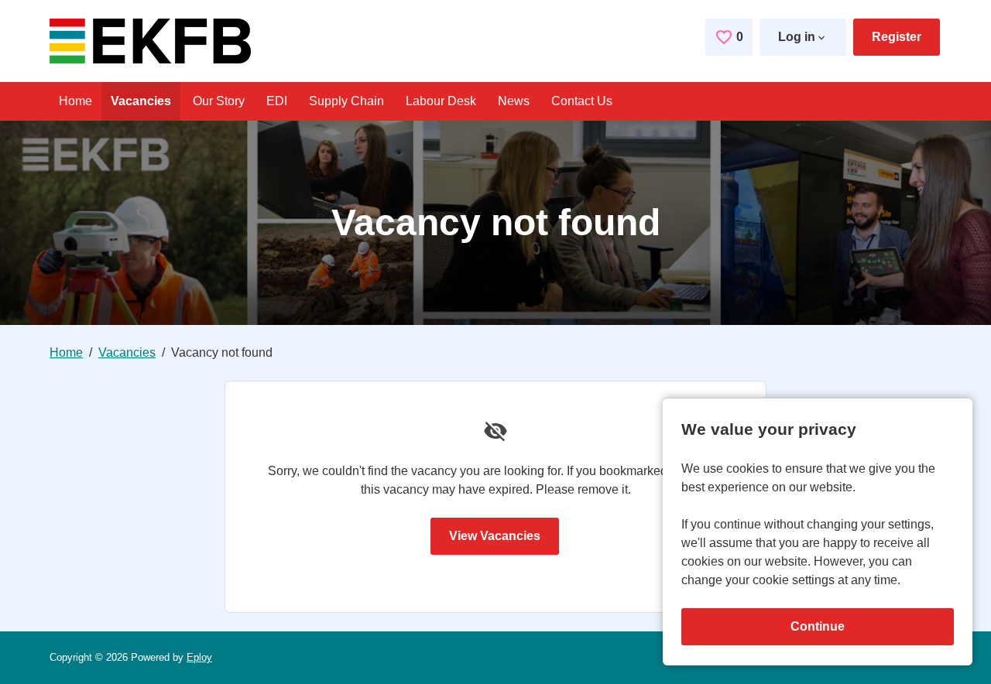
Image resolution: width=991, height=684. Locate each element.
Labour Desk (441, 101)
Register (896, 36)
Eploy (199, 657)
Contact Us (581, 101)
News (514, 101)
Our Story (219, 101)
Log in (796, 36)
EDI (276, 101)
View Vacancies (494, 535)
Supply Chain (346, 101)
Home (75, 101)
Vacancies (141, 101)
